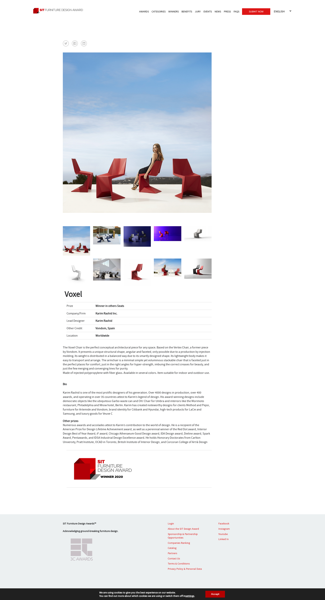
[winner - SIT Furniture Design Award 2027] (64, 10)
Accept (215, 594)
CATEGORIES (159, 11)
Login (171, 523)
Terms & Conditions (179, 563)
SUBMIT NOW (256, 11)
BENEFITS (186, 11)
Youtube (223, 534)
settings (189, 596)
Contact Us (174, 558)
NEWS (218, 11)
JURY (198, 11)
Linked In (223, 539)
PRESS (227, 11)
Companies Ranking (179, 543)
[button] (66, 43)
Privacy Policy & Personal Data (185, 568)
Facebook (223, 523)
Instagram (224, 528)
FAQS (236, 11)
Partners (172, 553)
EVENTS (208, 11)
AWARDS (144, 11)
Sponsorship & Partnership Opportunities (183, 535)
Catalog (172, 548)
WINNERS (173, 11)
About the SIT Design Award (183, 528)
